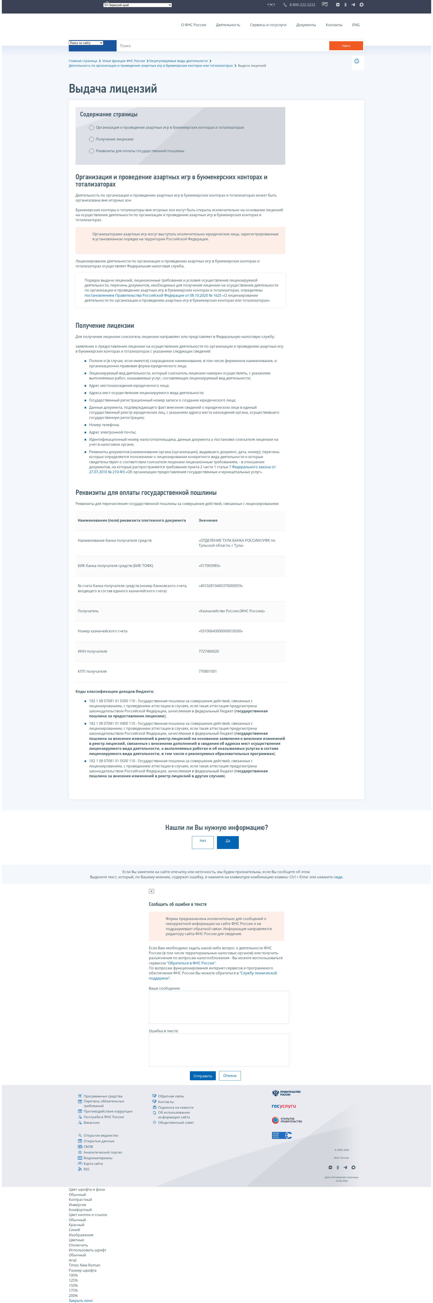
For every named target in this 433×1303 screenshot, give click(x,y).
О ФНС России (193, 24)
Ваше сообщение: (164, 988)
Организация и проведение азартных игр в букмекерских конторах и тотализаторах (170, 127)
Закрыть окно (81, 1300)
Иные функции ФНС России (123, 61)
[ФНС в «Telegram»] (353, 4)
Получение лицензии (115, 139)
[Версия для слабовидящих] (272, 4)
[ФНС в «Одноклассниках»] (345, 4)
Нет (203, 840)
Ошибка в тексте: (164, 1030)
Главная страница (83, 61)
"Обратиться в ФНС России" (191, 963)
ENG (356, 24)
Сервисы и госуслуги (268, 24)
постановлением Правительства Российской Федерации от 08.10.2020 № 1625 (153, 295)
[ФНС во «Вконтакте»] (337, 4)
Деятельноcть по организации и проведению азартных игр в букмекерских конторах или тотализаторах (151, 65)
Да (228, 840)
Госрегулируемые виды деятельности (178, 61)
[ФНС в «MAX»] (360, 4)
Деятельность (228, 24)
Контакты (334, 24)
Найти (346, 46)
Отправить (202, 1076)
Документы (306, 24)
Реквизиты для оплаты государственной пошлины (140, 150)
